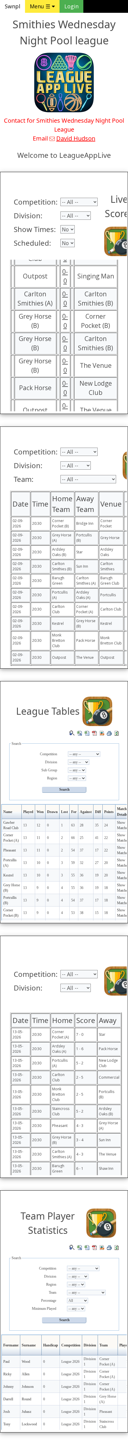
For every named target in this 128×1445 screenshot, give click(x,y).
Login (71, 6)
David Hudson (75, 138)
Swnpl (12, 6)
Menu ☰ (41, 6)
